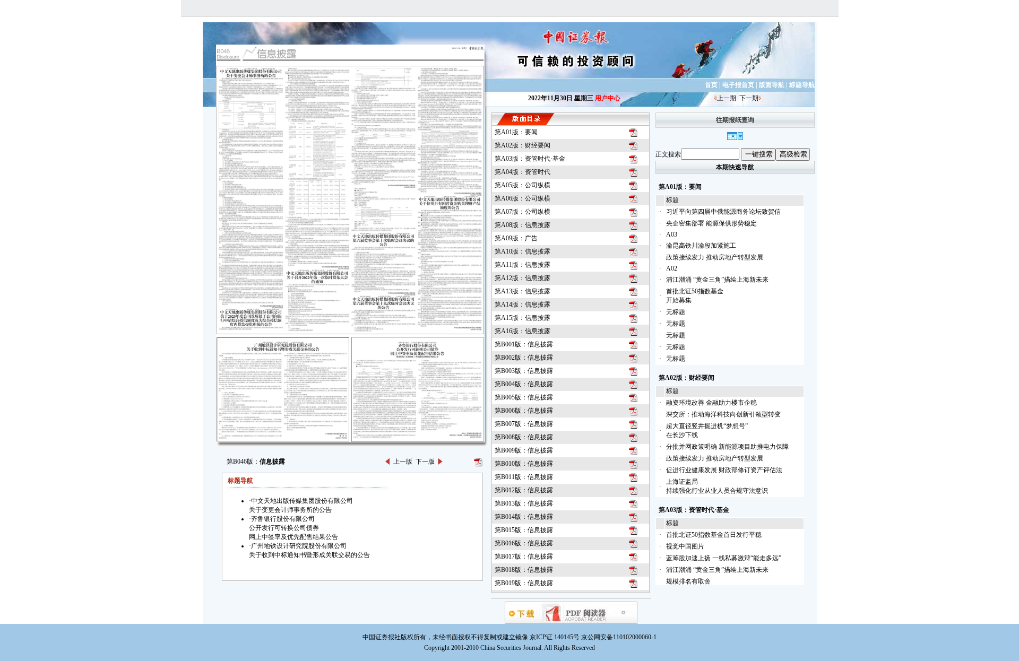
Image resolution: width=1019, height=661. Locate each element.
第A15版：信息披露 (522, 317)
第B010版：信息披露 (524, 463)
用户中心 (607, 98)
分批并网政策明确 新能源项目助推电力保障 (727, 446)
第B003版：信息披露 (524, 371)
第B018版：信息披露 (524, 569)
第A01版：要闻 (516, 132)
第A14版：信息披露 (522, 304)
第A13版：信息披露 (522, 291)
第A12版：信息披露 (522, 278)
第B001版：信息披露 (524, 344)
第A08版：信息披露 (522, 225)
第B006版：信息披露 (524, 410)
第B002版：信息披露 (524, 357)
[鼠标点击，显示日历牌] (735, 138)
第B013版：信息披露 (524, 503)
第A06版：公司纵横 (522, 198)
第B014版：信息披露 (524, 516)
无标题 (675, 312)
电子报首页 (738, 85)
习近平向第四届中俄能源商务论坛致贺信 (723, 211)
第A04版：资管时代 (522, 172)
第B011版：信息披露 (524, 477)
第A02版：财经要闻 (522, 145)
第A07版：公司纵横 (522, 211)
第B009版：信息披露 (524, 450)
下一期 (748, 98)
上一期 (726, 98)
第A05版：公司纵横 (522, 185)
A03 (671, 234)
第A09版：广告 (516, 238)
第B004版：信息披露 (524, 384)
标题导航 (802, 85)
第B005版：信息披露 (524, 397)
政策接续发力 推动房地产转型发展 (714, 257)
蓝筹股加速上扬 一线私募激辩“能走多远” (723, 558)
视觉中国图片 (685, 546)
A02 (671, 268)
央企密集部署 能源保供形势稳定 (711, 223)
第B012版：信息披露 (524, 490)
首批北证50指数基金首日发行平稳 (714, 534)
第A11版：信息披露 (522, 264)
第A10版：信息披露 (522, 251)
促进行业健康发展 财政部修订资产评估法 (724, 470)
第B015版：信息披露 (524, 530)
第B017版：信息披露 (524, 556)
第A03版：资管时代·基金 (530, 158)
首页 (711, 85)
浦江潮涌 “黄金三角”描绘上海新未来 (717, 279)
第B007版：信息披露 (524, 424)
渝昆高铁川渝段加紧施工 (701, 245)
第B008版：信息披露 (524, 437)
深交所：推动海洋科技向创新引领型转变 (723, 414)
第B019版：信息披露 (524, 583)
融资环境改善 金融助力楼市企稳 (711, 402)
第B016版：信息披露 (524, 543)
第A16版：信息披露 (522, 331)
